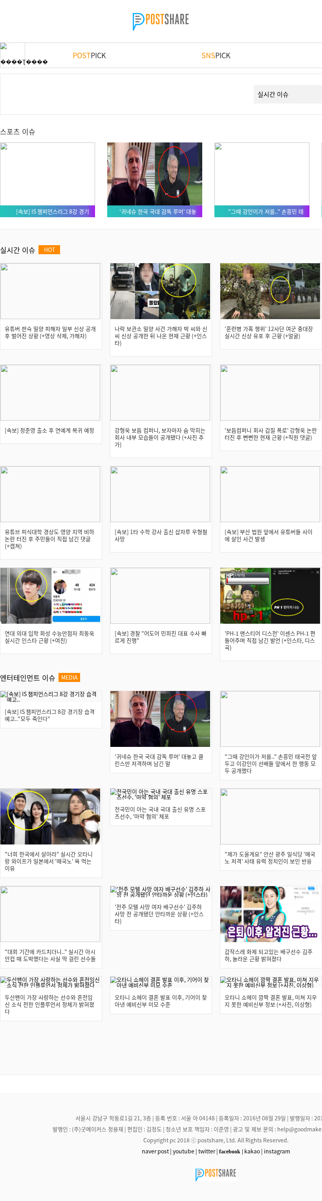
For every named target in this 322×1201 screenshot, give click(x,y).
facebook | (231, 1151)
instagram (277, 1151)
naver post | (157, 1151)
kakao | (253, 1151)
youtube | (185, 1151)
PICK (89, 55)
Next (233, 85)
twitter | (208, 1151)
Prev (18, 85)
